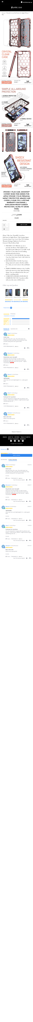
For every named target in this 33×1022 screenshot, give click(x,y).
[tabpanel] (16, 511)
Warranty (23, 439)
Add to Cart (23, 224)
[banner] (16, 7)
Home (3, 13)
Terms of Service (25, 437)
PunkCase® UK (20, 443)
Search (5, 437)
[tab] (6, 329)
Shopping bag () (27, 2)
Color (16, 218)
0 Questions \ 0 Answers (9, 315)
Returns (17, 437)
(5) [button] (10, 318)
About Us (10, 437)
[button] (6, 344)
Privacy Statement (13, 439)
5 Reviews (10, 453)
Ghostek (16, 211)
